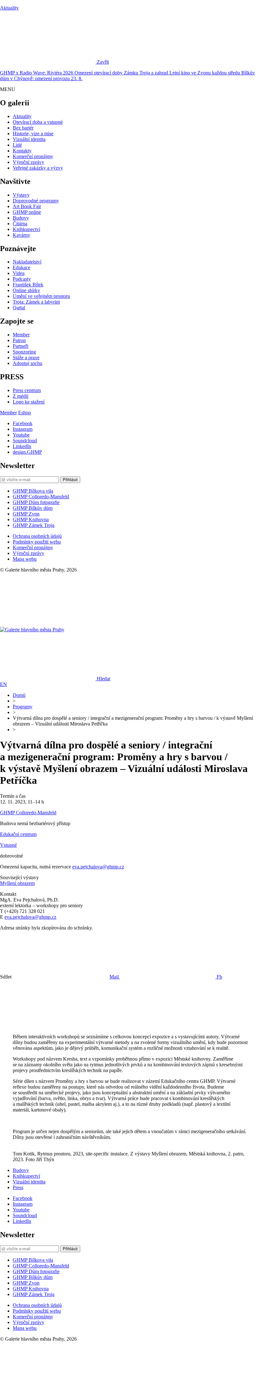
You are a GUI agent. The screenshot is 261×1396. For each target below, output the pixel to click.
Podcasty (22, 279)
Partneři (20, 346)
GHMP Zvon (26, 513)
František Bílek (28, 284)
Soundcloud (25, 440)
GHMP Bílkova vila (33, 491)
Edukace (21, 267)
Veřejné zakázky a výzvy (38, 168)
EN (3, 684)
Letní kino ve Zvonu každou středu (205, 72)
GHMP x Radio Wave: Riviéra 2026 (37, 72)
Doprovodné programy (36, 200)
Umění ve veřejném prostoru (41, 296)
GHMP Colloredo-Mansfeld (41, 496)
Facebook (22, 423)
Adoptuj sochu (27, 363)
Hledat (103, 678)
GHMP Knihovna (31, 519)
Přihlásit (70, 479)
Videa (19, 273)
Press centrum (27, 390)
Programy (22, 706)
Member (21, 334)
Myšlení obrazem (17, 883)
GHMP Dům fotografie (36, 502)
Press (18, 1187)
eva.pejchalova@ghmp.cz (98, 866)
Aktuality (9, 8)
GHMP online (27, 212)
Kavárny (21, 235)
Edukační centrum (18, 834)
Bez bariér (23, 127)
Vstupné (8, 845)
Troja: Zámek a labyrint (36, 302)
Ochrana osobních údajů (37, 536)
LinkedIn (22, 446)
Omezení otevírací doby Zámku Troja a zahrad (121, 72)
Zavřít (103, 62)
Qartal (19, 307)
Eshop (24, 412)
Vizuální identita (29, 139)
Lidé (17, 145)
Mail (114, 976)
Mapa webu (25, 559)
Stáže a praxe (26, 357)
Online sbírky (26, 290)
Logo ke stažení (29, 401)
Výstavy (21, 195)
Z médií (20, 396)
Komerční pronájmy (33, 156)
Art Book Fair (27, 206)
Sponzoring (24, 351)
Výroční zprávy (28, 162)
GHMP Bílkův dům (33, 508)
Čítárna (20, 223)
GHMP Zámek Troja (33, 525)
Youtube (21, 435)
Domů (19, 695)
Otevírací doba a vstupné (38, 122)
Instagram (22, 429)
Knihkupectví (26, 229)
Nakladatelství (27, 261)
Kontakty (22, 150)
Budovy (21, 218)
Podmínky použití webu (37, 541)
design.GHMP (27, 452)
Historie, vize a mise (33, 133)
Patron (19, 340)
